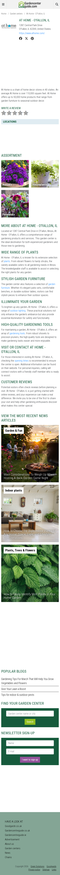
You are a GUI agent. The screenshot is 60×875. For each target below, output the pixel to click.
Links (54, 869)
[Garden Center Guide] (30, 4)
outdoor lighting (18, 310)
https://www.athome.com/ (32, 33)
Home (3, 13)
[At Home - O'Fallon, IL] (9, 26)
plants (7, 261)
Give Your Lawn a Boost (13, 689)
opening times (22, 360)
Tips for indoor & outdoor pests (17, 694)
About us (9, 843)
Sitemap (46, 869)
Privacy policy (34, 869)
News (7, 852)
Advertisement (12, 839)
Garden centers (16, 13)
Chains (8, 857)
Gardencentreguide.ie (15, 835)
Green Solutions (37, 866)
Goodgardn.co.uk (13, 826)
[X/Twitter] (26, 38)
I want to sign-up (30, 759)
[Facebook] (20, 38)
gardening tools (17, 333)
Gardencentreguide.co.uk (17, 830)
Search (30, 721)
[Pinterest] (32, 38)
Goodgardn (51, 866)
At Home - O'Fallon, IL (35, 13)
